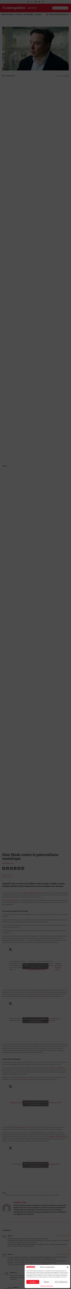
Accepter (33, 1282)
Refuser (46, 1282)
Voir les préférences (61, 1282)
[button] (67, 1267)
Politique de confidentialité (46, 1286)
